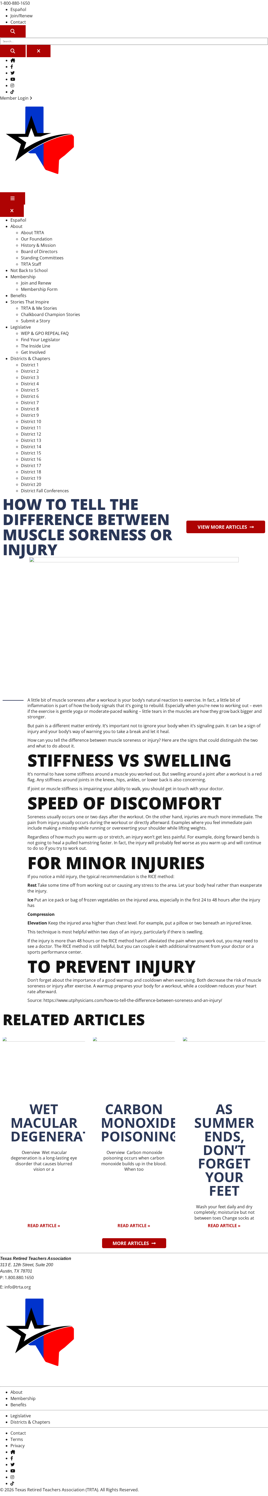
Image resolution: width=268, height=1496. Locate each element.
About (16, 226)
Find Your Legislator (40, 340)
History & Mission (38, 245)
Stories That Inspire (29, 302)
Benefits (18, 295)
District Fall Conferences (45, 491)
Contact (18, 22)
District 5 (30, 390)
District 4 (30, 384)
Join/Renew (21, 16)
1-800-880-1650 (15, 3)
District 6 (30, 396)
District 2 (30, 371)
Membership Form (39, 289)
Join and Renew (36, 283)
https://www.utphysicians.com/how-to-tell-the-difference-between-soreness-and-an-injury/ (132, 1000)
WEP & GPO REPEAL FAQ (45, 333)
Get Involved (33, 352)
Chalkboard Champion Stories (50, 314)
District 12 (31, 434)
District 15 (31, 453)
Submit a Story (35, 321)
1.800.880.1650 (19, 1277)
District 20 (31, 484)
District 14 (31, 447)
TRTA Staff (31, 264)
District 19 (31, 478)
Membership (23, 277)
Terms (16, 1439)
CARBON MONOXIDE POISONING (140, 1122)
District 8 (30, 409)
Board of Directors (39, 251)
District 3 (30, 377)
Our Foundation (36, 239)
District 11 (31, 428)
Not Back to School (29, 270)
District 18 (31, 472)
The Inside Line (35, 346)
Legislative (20, 327)
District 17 (31, 465)
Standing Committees (42, 258)
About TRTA (32, 233)
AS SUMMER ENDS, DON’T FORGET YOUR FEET (224, 1150)
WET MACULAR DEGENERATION (63, 1122)
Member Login (15, 98)
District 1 (30, 365)
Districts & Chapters (30, 358)
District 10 (31, 421)
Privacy (17, 1446)
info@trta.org (17, 1287)
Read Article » (43, 1225)
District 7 (30, 402)
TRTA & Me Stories (39, 308)
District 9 (30, 415)
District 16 (31, 459)
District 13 (31, 440)
